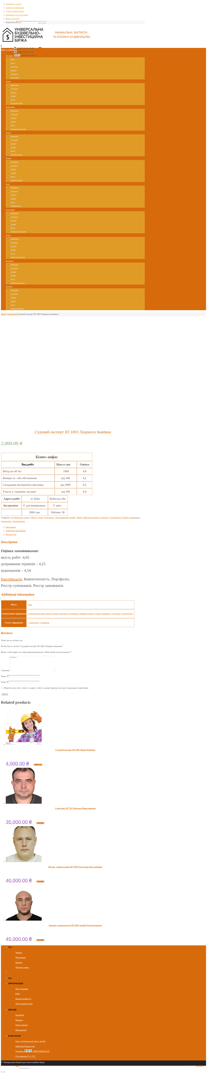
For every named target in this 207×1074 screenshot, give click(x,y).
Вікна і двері (37, 517)
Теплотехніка (19, 521)
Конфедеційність (23, 999)
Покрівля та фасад (86, 614)
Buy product (38, 765)
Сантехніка (12, 314)
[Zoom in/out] (28, 1068)
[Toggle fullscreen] (25, 1068)
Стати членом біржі (15, 11)
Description (11, 527)
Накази (18, 962)
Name (4, 676)
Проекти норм (22, 967)
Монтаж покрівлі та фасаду (96, 517)
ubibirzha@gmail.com (25, 1046)
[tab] (75, 527)
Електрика (49, 517)
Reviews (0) (11, 534)
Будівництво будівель (37, 614)
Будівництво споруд (20, 517)
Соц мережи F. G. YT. (25, 1056)
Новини (19, 1020)
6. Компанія (44, 623)
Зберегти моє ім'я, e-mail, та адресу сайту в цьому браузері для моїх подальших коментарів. (46, 688)
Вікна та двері (52, 614)
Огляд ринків (21, 1025)
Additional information (16, 531)
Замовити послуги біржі (17, 15)
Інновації (19, 1015)
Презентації (20, 1030)
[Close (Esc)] (20, 1068)
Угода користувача (23, 1004)
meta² (17, 1066)
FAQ (17, 994)
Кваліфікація (11, 579)
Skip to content (7, 50)
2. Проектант (33, 623)
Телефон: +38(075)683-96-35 (32, 1051)
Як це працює (21, 989)
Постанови (20, 957)
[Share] (23, 1068)
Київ (30, 605)
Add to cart (40, 823)
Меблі (79, 517)
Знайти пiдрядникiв (15, 7)
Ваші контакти (12, 18)
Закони (18, 952)
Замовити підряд (13, 4)
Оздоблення (115, 517)
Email (4, 682)
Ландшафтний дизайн (65, 517)
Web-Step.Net (200, 1066)
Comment (5, 670)
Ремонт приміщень (131, 517)
